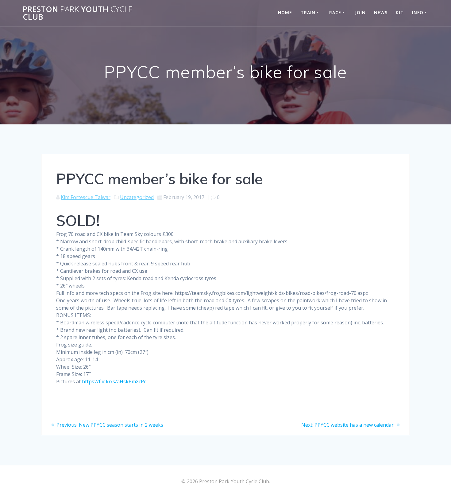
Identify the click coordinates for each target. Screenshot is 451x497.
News (380, 12)
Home (285, 12)
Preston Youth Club (78, 13)
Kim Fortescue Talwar (85, 197)
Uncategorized (137, 197)
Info (417, 12)
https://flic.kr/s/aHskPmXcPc (114, 381)
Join (360, 12)
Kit (400, 12)
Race (335, 12)
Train (308, 12)
